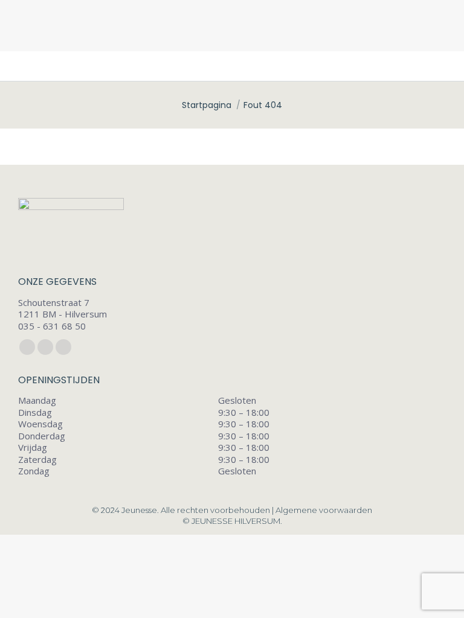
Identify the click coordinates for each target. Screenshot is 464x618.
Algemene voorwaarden (324, 510)
